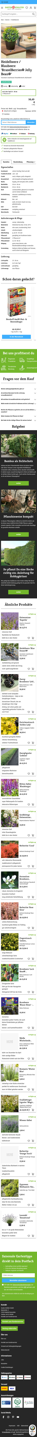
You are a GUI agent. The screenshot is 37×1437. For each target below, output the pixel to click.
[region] (18, 40)
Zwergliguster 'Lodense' (26, 754)
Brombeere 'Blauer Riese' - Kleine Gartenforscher (26, 1003)
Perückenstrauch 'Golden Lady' (27, 723)
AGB (25, 1287)
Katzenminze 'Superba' (25, 618)
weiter (18, 483)
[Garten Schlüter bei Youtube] (18, 1417)
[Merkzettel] (27, 8)
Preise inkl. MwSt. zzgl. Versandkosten (14, 109)
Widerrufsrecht (5, 1350)
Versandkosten (6, 1432)
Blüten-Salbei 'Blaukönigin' (25, 785)
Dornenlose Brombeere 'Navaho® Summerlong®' (26, 877)
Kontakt (6, 2)
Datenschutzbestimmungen (19, 127)
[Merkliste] (29, 638)
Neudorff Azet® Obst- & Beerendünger (16, 320)
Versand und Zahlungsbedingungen (11, 1346)
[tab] (6, 162)
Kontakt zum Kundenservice (9, 1316)
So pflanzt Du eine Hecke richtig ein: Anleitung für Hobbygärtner (18, 573)
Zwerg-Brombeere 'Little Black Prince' (27, 680)
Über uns (3, 1338)
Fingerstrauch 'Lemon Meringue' (26, 939)
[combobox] (16, 14)
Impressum (12, 1425)
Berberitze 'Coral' (27, 846)
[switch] (32, 1434)
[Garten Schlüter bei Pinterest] (13, 1417)
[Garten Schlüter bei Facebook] (3, 1417)
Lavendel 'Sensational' (25, 1216)
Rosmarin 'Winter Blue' (27, 1070)
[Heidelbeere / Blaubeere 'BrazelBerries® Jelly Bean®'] (18, 40)
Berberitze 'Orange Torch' (26, 1152)
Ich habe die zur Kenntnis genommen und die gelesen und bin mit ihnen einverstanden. (19, 1287)
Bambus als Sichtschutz (18, 461)
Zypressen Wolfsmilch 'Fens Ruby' (27, 1185)
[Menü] (2, 8)
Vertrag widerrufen (9, 1328)
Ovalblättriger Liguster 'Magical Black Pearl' (27, 1101)
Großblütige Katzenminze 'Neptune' (25, 816)
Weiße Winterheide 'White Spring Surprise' (25, 1039)
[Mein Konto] (31, 8)
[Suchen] (33, 14)
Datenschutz (24, 1425)
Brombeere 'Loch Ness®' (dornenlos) (27, 970)
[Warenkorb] (35, 8)
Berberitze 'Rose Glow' (26, 908)
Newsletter (4, 1363)
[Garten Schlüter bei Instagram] (8, 1417)
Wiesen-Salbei (26, 1120)
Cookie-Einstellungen (7, 1367)
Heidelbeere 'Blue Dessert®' (27, 649)
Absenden (31, 122)
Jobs (2, 1360)
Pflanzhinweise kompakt (18, 516)
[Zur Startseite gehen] (14, 8)
